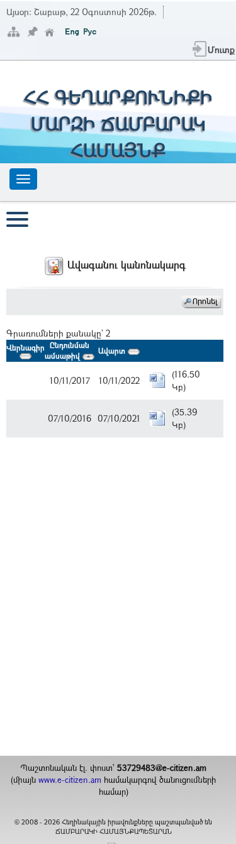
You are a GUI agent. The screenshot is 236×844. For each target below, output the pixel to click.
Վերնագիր (25, 347)
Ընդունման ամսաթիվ (67, 350)
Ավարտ (113, 350)
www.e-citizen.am (69, 779)
